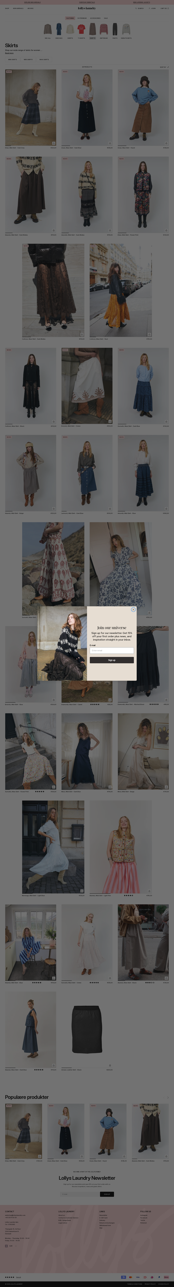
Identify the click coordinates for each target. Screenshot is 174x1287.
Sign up (111, 660)
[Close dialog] (133, 609)
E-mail (92, 645)
